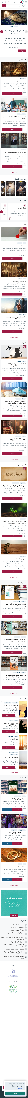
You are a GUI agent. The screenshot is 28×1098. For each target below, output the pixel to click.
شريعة (24, 342)
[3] (12, 55)
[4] (10, 55)
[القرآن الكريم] (10, 218)
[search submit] (4, 5)
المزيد (12, 94)
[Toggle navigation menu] (26, 2)
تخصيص (20, 1088)
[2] (14, 55)
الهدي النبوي (22, 464)
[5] (8, 55)
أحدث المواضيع (21, 60)
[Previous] (26, 31)
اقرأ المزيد (8, 715)
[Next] (1, 31)
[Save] (24, 93)
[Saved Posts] (2, 2)
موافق (15, 1093)
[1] (16, 55)
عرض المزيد (22, 51)
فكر (25, 224)
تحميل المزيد (14, 172)
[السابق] (2, 186)
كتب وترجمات (21, 583)
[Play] (5, 809)
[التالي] (25, 186)
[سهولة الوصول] (5, 2)
